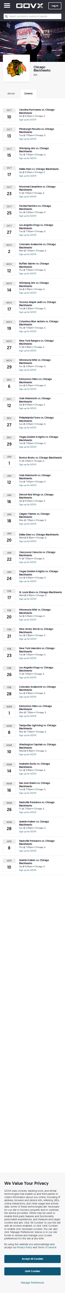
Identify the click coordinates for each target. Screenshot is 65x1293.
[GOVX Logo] (29, 5)
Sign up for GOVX (27, 119)
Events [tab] (28, 93)
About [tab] (11, 93)
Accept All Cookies (32, 1258)
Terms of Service (47, 1247)
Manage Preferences (32, 1282)
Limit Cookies (32, 1271)
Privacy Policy (24, 1247)
